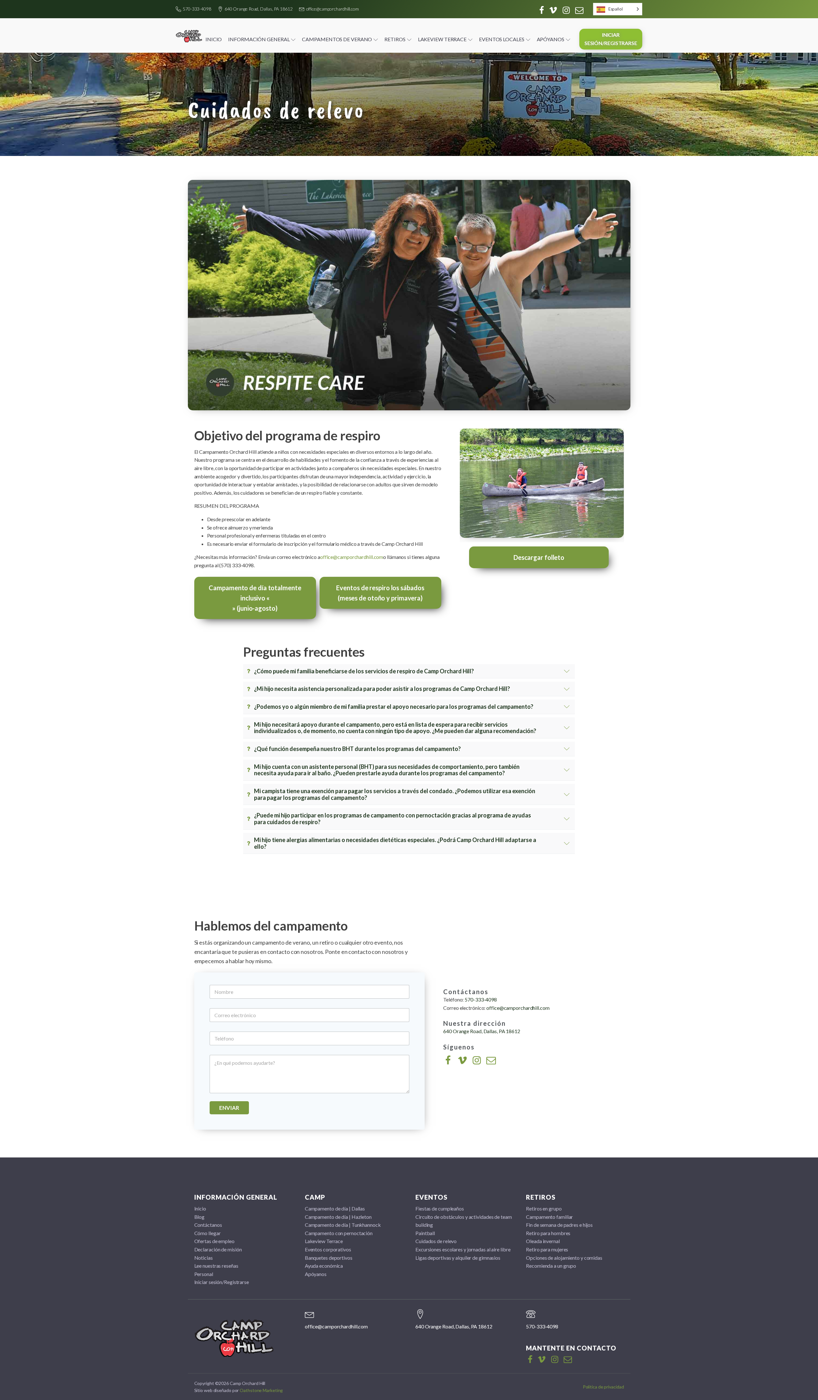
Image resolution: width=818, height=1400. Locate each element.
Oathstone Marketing (261, 1390)
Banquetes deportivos (328, 1258)
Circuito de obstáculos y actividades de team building (463, 1221)
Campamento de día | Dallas (335, 1208)
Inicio (213, 39)
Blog (199, 1217)
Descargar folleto (538, 557)
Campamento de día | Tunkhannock (343, 1225)
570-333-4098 (197, 9)
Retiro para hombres (548, 1233)
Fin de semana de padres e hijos (559, 1225)
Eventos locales (501, 39)
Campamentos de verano (337, 39)
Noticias (203, 1258)
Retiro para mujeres (547, 1249)
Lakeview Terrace (442, 39)
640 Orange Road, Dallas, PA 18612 (259, 9)
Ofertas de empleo (214, 1241)
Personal (203, 1274)
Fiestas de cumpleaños (439, 1208)
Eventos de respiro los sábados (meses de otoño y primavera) (380, 593)
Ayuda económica (324, 1266)
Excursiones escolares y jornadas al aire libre (462, 1249)
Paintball (425, 1233)
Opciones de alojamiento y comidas (564, 1258)
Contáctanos (208, 1225)
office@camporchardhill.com (332, 9)
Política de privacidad (603, 1386)
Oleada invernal (543, 1241)
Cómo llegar (207, 1233)
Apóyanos (550, 39)
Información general (258, 39)
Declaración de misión (218, 1249)
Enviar (229, 1107)
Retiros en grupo (543, 1208)
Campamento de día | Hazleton (338, 1217)
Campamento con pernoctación (339, 1233)
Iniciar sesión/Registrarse (610, 39)
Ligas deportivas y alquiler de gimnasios (457, 1258)
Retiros (394, 39)
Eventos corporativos (328, 1249)
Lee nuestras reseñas (216, 1266)
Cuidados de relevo (436, 1241)
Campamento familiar (549, 1217)
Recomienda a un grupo (551, 1266)
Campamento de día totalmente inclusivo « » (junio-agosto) (255, 598)
